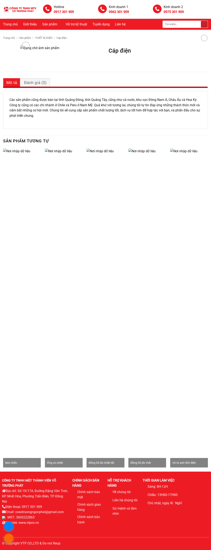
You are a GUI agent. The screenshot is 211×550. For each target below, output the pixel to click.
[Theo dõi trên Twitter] (128, 520)
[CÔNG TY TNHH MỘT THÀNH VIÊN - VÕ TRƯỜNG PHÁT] (20, 9)
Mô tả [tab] (11, 82)
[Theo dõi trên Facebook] (111, 520)
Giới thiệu (30, 24)
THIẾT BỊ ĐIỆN (43, 37)
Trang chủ (10, 24)
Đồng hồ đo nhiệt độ (101, 463)
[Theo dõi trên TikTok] (122, 520)
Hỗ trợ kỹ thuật (76, 24)
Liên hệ (120, 24)
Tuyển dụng (101, 24)
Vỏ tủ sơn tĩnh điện (184, 463)
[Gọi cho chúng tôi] (134, 520)
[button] (26, 46)
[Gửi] (204, 24)
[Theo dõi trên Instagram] (116, 520)
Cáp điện (61, 37)
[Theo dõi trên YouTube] (111, 526)
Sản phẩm (49, 24)
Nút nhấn (11, 463)
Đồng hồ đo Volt (140, 463)
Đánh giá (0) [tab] (35, 82)
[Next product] (204, 38)
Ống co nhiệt (55, 463)
